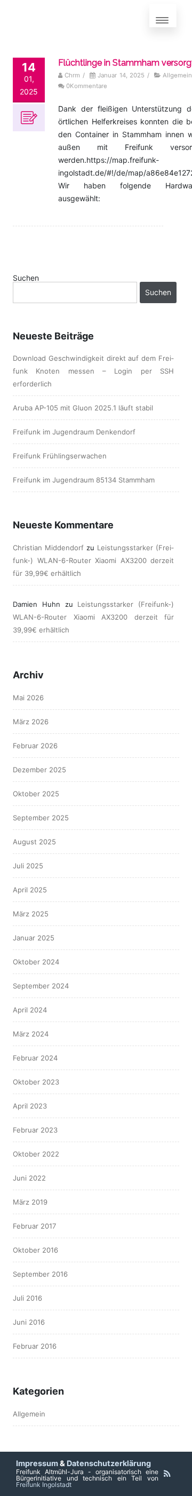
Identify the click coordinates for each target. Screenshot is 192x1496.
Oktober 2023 (36, 1082)
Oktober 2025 (36, 793)
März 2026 (31, 721)
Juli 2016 (27, 1298)
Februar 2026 (35, 745)
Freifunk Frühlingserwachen (60, 456)
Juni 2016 (29, 1322)
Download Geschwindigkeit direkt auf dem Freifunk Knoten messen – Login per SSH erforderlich (93, 371)
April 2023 (30, 1106)
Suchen (26, 278)
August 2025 (34, 841)
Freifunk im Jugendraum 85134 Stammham (84, 480)
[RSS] (167, 1473)
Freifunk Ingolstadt (43, 1485)
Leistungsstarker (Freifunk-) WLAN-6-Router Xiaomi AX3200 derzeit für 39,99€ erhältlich (93, 560)
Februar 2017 (34, 1226)
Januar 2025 (33, 937)
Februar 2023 (35, 1130)
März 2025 (31, 913)
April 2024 (30, 1010)
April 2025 (30, 889)
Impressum (37, 1463)
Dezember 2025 (39, 769)
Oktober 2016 (35, 1250)
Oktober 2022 (36, 1154)
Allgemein (177, 75)
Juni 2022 (29, 1178)
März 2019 (30, 1202)
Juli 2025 (28, 865)
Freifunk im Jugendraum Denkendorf (74, 432)
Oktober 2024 (36, 961)
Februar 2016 (35, 1346)
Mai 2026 (28, 697)
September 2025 (41, 817)
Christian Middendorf (48, 547)
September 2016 (40, 1274)
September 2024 (41, 985)
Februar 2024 (35, 1058)
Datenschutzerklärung (109, 1463)
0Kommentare (86, 86)
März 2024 (31, 1034)
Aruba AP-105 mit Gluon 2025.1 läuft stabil (83, 407)
